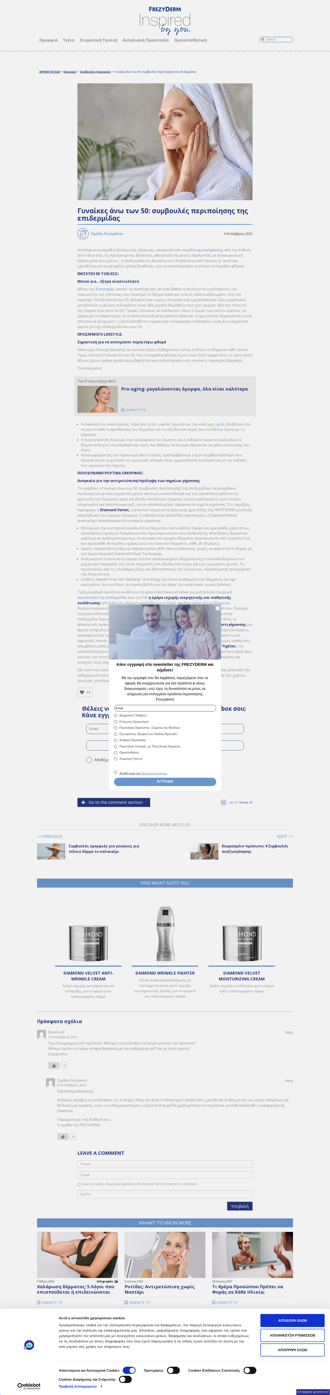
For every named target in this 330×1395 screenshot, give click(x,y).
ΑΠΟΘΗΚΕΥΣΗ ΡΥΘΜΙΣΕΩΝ (292, 1335)
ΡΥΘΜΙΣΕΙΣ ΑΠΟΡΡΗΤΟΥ (314, 1392)
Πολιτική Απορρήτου (154, 773)
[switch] (173, 1370)
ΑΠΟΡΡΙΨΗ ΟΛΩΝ (292, 1350)
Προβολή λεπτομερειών (78, 1386)
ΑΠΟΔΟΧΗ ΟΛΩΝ (292, 1320)
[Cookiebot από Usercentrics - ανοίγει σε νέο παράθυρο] (29, 1386)
